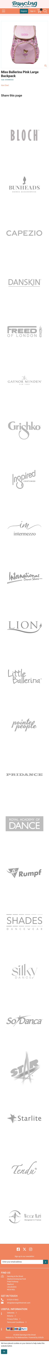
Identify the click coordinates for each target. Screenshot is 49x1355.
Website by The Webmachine (17, 1337)
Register (24, 11)
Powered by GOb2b (36, 1337)
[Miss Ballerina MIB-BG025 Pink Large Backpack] (24, 44)
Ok (4, 1352)
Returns (10, 1316)
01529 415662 (12, 1300)
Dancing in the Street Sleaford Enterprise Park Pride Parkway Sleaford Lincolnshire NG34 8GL (16, 1283)
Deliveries (11, 1313)
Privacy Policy (12, 1319)
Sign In (32, 11)
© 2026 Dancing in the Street (24, 1335)
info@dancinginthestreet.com (18, 1303)
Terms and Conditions (15, 1322)
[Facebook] (19, 1249)
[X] (25, 1249)
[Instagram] (30, 1249)
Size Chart (5, 85)
